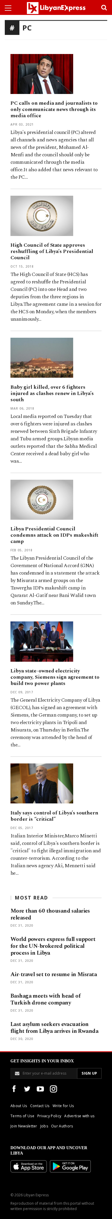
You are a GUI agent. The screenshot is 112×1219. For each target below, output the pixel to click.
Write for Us (63, 1105)
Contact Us (40, 1105)
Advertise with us (79, 1115)
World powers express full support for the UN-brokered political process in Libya (52, 946)
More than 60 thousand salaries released (50, 914)
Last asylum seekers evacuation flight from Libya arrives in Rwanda (54, 1028)
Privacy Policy (49, 1115)
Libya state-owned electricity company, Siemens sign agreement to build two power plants (54, 677)
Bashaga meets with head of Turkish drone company (45, 999)
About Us (18, 1105)
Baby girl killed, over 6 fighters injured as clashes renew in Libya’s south (52, 393)
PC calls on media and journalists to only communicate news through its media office (54, 109)
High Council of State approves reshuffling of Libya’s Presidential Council (51, 251)
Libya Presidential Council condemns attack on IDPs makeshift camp (54, 535)
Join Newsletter (23, 1126)
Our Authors (62, 1126)
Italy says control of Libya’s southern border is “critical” (54, 816)
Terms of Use (22, 1115)
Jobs (44, 1126)
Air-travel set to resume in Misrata (53, 974)
